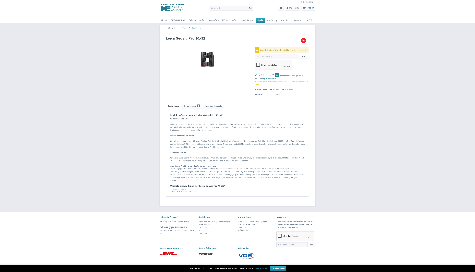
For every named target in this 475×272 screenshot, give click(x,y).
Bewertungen (191, 106)
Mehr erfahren (261, 268)
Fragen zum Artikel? (179, 189)
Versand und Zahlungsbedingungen (252, 221)
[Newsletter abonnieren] (311, 244)
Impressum (203, 233)
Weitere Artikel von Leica (181, 191)
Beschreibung (173, 106)
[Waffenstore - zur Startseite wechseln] (172, 7)
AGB (200, 230)
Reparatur (242, 227)
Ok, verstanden (278, 268)
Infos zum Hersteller (213, 106)
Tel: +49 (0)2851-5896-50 (173, 227)
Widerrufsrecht (205, 224)
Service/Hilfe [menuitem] (308, 2)
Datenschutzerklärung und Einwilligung (215, 221)
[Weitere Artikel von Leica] (303, 40)
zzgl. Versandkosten (269, 79)
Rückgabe (203, 227)
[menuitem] (231, 8)
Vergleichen (262, 90)
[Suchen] (250, 8)
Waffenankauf (243, 230)
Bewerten (289, 90)
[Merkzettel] (281, 8)
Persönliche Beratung (246, 224)
